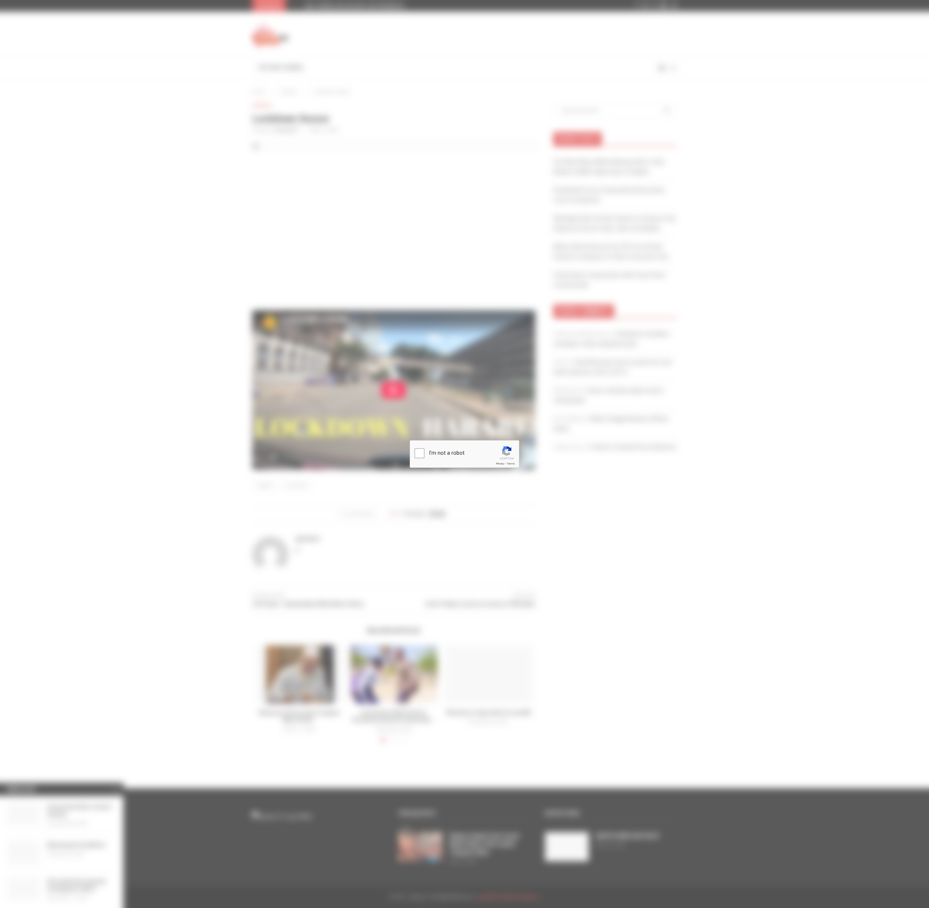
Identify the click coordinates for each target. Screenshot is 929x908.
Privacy (500, 463)
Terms (511, 463)
